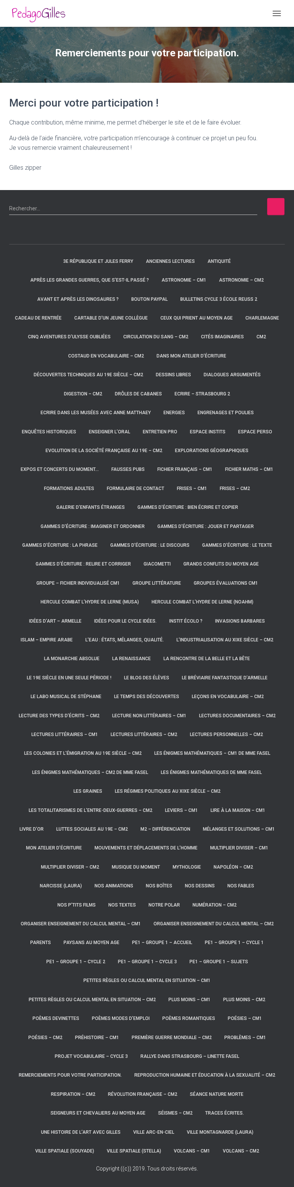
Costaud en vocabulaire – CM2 (106, 356)
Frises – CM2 (235, 488)
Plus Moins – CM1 (189, 999)
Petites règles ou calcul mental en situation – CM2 (92, 999)
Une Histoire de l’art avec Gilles (81, 1132)
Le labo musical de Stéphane (66, 696)
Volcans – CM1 (192, 1151)
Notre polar (164, 905)
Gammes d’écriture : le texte (237, 545)
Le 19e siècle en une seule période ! (69, 677)
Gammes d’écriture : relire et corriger (83, 564)
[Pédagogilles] (41, 13)
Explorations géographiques (211, 450)
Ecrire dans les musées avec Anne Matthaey (96, 412)
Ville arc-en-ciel (153, 1132)
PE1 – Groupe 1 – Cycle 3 (147, 961)
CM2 (261, 336)
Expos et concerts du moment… (60, 469)
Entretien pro (160, 431)
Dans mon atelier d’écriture (191, 356)
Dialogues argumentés (232, 374)
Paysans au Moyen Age (91, 942)
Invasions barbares (240, 621)
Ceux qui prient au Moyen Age (196, 318)
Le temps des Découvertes (146, 696)
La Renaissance (131, 658)
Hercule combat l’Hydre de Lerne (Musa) (90, 602)
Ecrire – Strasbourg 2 (202, 394)
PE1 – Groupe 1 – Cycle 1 (234, 942)
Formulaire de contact (135, 488)
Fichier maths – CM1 (249, 469)
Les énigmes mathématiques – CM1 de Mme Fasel (212, 753)
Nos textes (122, 905)
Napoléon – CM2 (233, 867)
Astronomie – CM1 (184, 280)
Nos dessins (200, 886)
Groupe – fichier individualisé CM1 (78, 583)
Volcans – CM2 (241, 1151)
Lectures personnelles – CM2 (226, 734)
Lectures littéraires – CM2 (144, 734)
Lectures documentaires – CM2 (237, 715)
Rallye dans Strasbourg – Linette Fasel (189, 1056)
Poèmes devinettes (56, 1018)
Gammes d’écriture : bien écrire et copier (187, 507)
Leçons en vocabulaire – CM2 (228, 696)
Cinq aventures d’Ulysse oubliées (69, 336)
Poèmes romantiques (188, 1018)
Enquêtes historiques (49, 431)
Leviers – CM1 (181, 810)
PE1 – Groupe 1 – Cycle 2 (75, 961)
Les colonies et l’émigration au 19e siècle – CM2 (83, 753)
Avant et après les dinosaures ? (78, 299)
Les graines (88, 791)
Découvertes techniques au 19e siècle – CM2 (88, 374)
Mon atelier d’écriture (54, 848)
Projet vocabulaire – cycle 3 (91, 1056)
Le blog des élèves (146, 677)
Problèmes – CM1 (245, 1037)
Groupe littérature (156, 583)
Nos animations (114, 886)
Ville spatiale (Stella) (134, 1151)
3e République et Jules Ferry (98, 261)
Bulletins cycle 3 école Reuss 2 (218, 299)
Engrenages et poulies (226, 412)
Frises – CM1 (192, 488)
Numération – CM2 (215, 905)
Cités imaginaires (222, 336)
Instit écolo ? (186, 621)
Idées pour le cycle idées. (125, 621)
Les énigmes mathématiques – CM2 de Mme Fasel (90, 772)
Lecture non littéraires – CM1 (149, 715)
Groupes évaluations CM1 (226, 583)
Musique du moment (136, 867)
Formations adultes (69, 488)
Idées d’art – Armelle (55, 621)
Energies (174, 412)
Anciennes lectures (170, 261)
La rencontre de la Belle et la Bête (206, 658)
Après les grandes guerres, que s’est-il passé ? (89, 280)
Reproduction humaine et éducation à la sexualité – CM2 (204, 1075)
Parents (40, 942)
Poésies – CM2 (45, 1037)
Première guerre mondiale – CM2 (172, 1037)
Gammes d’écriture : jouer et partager (205, 526)
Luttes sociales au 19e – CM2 (92, 829)
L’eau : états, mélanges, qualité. (124, 640)
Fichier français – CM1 (184, 469)
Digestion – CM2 (83, 394)
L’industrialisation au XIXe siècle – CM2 (224, 640)
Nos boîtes (159, 886)
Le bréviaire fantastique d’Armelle (225, 677)
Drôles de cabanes (138, 394)
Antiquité (219, 261)
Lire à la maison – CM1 (238, 810)
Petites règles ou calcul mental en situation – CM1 (147, 980)
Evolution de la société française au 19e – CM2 (104, 450)
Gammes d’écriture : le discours (149, 545)
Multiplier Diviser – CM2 (70, 867)
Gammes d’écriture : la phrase (60, 545)
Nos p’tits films (76, 905)
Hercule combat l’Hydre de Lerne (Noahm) (202, 602)
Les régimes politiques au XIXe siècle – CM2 (167, 791)
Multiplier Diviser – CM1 (239, 848)
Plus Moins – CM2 (244, 999)
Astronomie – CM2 (241, 280)
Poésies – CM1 (245, 1018)
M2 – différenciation (165, 829)
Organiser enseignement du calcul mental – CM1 (81, 923)
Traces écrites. (224, 1113)
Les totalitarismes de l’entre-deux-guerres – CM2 (90, 810)
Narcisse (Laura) (61, 886)
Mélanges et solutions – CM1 (239, 829)
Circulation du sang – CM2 (155, 336)
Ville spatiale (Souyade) (64, 1151)
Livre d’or (32, 829)
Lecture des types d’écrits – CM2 (59, 715)
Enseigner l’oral (109, 431)
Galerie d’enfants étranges (90, 507)
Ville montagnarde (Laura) (220, 1132)
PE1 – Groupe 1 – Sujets (218, 961)
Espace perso (255, 431)
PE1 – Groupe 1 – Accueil (162, 942)
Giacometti (157, 564)
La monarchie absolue (72, 658)
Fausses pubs (128, 469)
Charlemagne (262, 318)
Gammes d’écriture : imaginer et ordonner (93, 526)
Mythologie (187, 867)
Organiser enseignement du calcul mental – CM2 (214, 923)
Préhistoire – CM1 (97, 1037)
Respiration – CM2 (73, 1094)
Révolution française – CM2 (142, 1094)
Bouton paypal (149, 299)
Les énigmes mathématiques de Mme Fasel (211, 772)
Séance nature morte (216, 1094)
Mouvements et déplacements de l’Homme (146, 848)
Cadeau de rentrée (38, 318)
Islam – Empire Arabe (47, 640)
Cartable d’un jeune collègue (111, 318)
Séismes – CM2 (175, 1113)
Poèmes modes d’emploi (121, 1018)
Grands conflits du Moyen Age (221, 564)
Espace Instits (207, 431)
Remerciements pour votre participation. (70, 1075)
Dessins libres (173, 374)
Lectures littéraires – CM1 (64, 734)
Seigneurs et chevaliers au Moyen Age (98, 1113)
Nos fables (240, 886)
